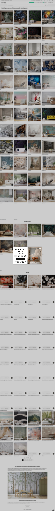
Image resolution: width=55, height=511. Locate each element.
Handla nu (20, 259)
